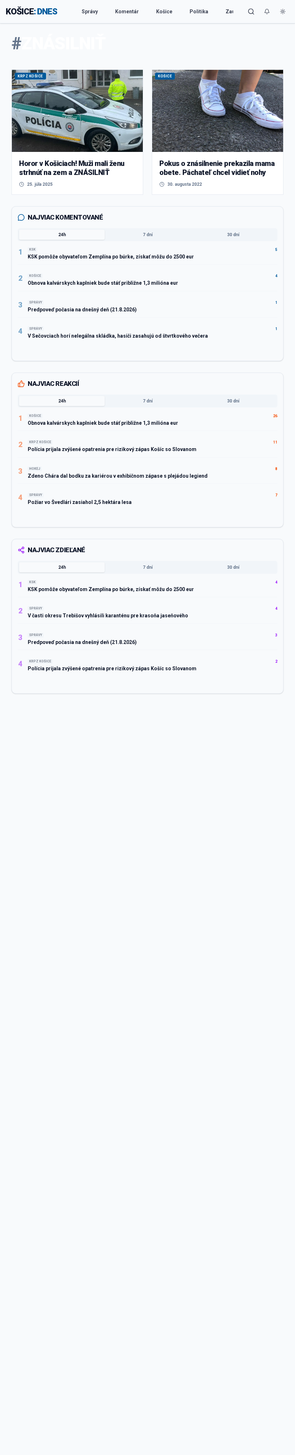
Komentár (127, 11)
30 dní (233, 234)
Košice (164, 11)
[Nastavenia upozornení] (266, 11)
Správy (90, 11)
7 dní (148, 234)
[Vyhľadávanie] (251, 11)
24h (62, 234)
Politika (199, 11)
